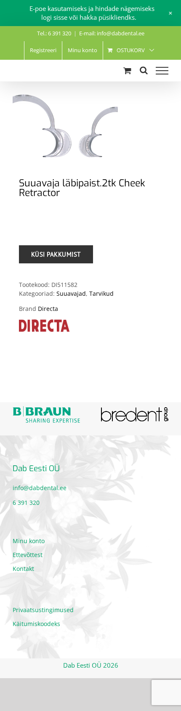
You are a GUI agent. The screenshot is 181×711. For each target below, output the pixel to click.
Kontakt (23, 567)
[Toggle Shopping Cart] (127, 70)
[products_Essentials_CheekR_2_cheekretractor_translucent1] (90, 125)
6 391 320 (26, 501)
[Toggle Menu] (162, 70)
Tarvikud (101, 293)
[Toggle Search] (144, 70)
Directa (48, 309)
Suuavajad (71, 293)
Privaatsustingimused (43, 609)
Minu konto (29, 540)
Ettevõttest (28, 553)
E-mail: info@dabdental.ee (111, 33)
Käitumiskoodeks (36, 622)
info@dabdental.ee (40, 487)
